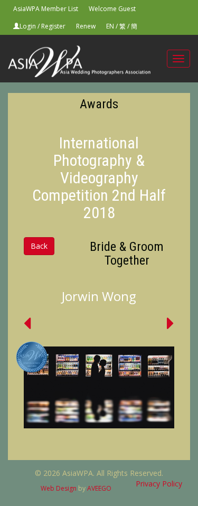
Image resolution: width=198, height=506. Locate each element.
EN (110, 26)
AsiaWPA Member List (45, 8)
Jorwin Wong (99, 296)
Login (28, 26)
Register (53, 26)
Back (39, 246)
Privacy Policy (159, 484)
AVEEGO (99, 488)
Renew (86, 26)
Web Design (59, 488)
